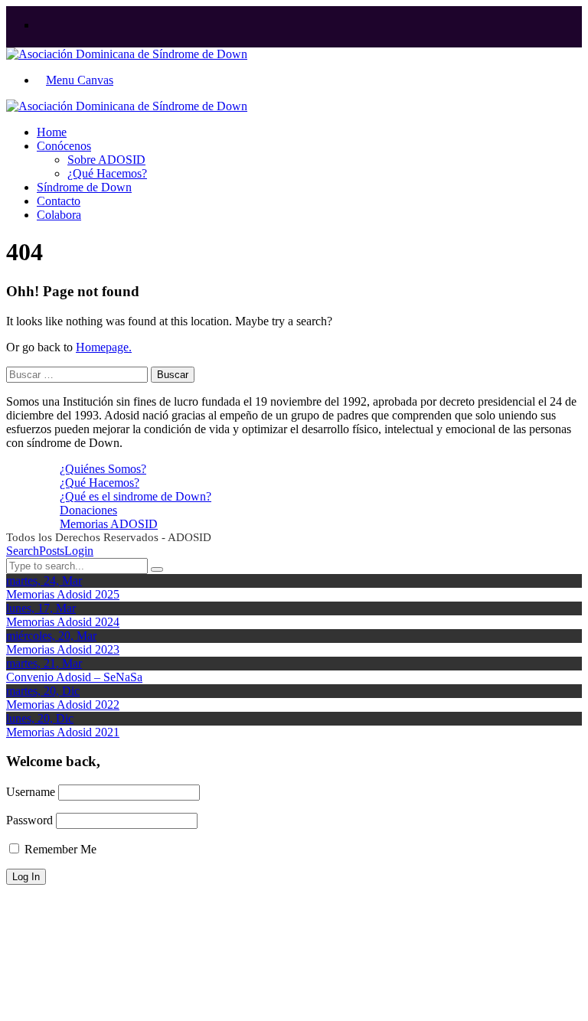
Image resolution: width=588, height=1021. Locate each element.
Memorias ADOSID (109, 523)
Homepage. (104, 347)
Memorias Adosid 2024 (62, 621)
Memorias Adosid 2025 (62, 594)
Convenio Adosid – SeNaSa (74, 676)
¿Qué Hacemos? (99, 482)
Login (78, 550)
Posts (51, 550)
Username (30, 791)
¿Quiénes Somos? (103, 468)
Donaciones (88, 510)
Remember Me (58, 849)
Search (22, 550)
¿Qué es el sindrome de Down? (135, 496)
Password (29, 820)
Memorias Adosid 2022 (62, 704)
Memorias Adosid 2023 (62, 649)
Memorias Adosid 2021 (62, 732)
